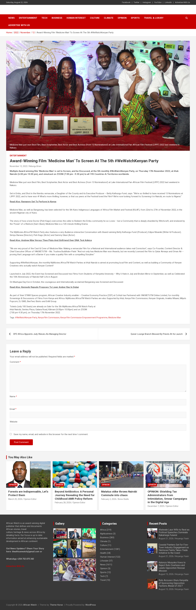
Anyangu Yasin (182, 538)
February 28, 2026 (63, 502)
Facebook (126, 2)
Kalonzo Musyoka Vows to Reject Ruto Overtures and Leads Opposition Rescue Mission (172, 566)
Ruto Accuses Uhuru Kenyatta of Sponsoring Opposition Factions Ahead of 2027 (173, 583)
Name (13, 396)
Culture (95, 18)
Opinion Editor (30, 499)
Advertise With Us (182, 2)
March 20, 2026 (15, 499)
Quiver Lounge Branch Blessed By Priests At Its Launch (157, 334)
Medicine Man (114, 317)
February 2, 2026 (108, 499)
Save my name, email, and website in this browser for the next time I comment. (51, 434)
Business (57, 18)
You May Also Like (20, 457)
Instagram (147, 2)
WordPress (90, 605)
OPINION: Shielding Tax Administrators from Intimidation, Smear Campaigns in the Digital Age (167, 497)
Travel (103, 580)
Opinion (122, 18)
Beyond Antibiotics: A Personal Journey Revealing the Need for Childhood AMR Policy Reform (75, 495)
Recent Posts (158, 523)
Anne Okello (123, 499)
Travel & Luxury (153, 18)
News (11, 18)
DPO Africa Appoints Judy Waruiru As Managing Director (39, 334)
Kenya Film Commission (49, 317)
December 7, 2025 (156, 506)
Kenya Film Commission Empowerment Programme (83, 317)
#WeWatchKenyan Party (26, 317)
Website (13, 421)
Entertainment (28, 18)
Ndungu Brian (35, 166)
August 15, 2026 (166, 574)
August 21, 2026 (166, 538)
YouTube (157, 2)
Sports (103, 572)
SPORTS (135, 18)
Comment (15, 362)
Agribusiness (106, 533)
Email (13, 409)
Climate (108, 18)
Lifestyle (104, 560)
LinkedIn (168, 2)
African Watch (30, 605)
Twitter (136, 2)
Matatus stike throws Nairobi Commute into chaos (119, 493)
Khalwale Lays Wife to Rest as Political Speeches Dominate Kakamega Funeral (174, 532)
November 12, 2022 (18, 166)
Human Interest (76, 18)
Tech (44, 18)
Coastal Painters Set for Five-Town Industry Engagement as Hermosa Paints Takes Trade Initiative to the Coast (174, 548)
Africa (103, 529)
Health (103, 553)
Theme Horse (56, 605)
